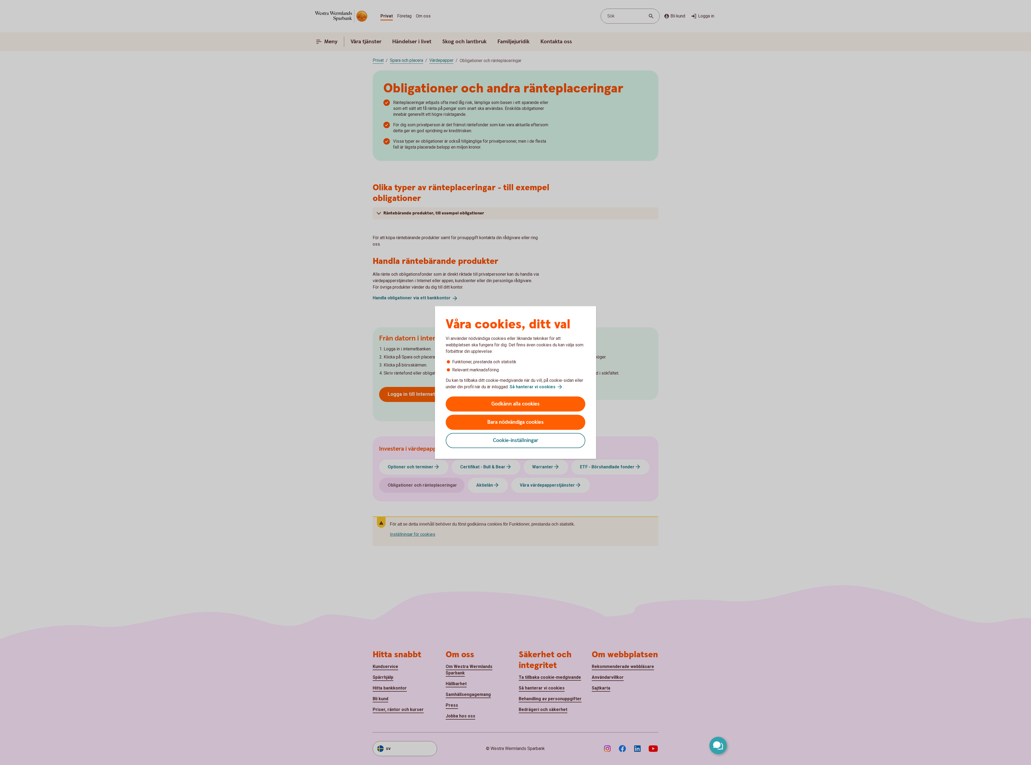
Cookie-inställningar (515, 440)
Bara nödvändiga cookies (515, 422)
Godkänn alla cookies (515, 404)
